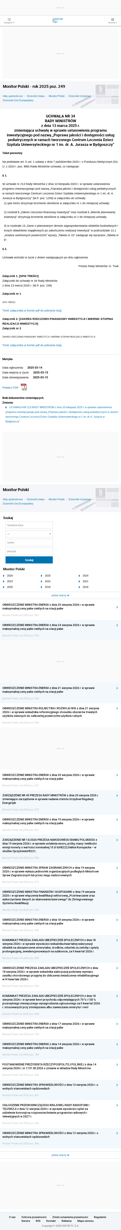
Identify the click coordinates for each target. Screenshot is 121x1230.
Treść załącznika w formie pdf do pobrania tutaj (31, 310)
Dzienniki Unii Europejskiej (18, 100)
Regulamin (100, 1217)
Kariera (26, 1220)
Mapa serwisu (85, 1220)
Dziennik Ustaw (36, 96)
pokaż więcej (59, 1155)
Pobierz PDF (10, 387)
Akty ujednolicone (13, 96)
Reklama (67, 1220)
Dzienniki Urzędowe (80, 96)
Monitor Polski (57, 96)
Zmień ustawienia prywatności (70, 1217)
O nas (12, 1217)
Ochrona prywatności (33, 1217)
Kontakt (51, 1220)
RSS (38, 1220)
